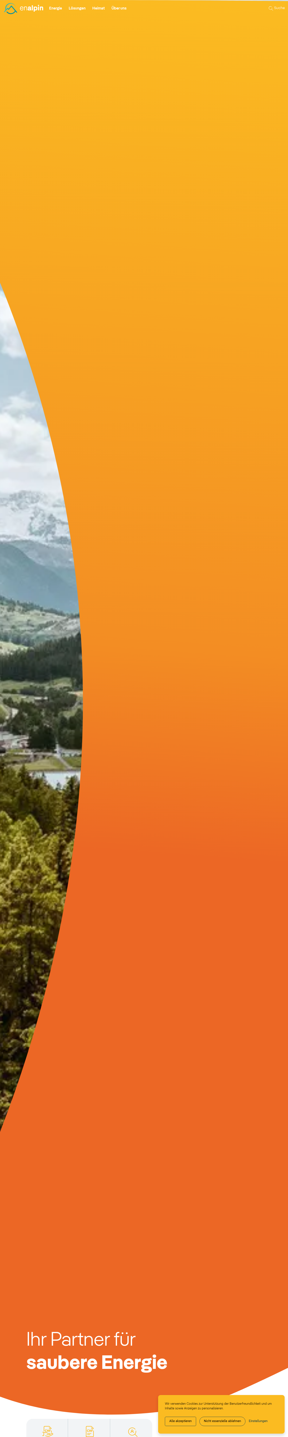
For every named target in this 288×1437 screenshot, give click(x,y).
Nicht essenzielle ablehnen (222, 1421)
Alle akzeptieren (180, 1421)
